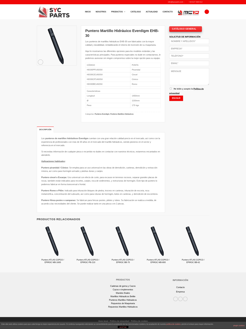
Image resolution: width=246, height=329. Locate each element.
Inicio (88, 12)
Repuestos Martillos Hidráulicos (123, 307)
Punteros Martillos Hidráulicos (122, 114)
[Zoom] (40, 62)
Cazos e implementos (123, 289)
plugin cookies (239, 326)
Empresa (180, 291)
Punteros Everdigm (102, 114)
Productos (117, 12)
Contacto (168, 12)
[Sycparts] (53, 11)
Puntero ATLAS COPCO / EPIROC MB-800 (158, 261)
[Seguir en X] (185, 299)
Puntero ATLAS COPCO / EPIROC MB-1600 (52, 261)
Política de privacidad (119, 321)
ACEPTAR (123, 327)
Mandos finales (123, 293)
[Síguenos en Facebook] (205, 2)
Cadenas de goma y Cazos (123, 286)
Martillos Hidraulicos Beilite (122, 296)
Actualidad (152, 12)
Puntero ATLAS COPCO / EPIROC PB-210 (88, 261)
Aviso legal (103, 321)
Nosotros (101, 12)
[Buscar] (207, 12)
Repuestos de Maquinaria (123, 303)
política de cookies (173, 324)
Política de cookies (139, 321)
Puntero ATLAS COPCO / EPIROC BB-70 (123, 261)
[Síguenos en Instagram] (208, 2)
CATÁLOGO (136, 12)
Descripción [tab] (45, 130)
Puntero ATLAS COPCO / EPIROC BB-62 (193, 261)
